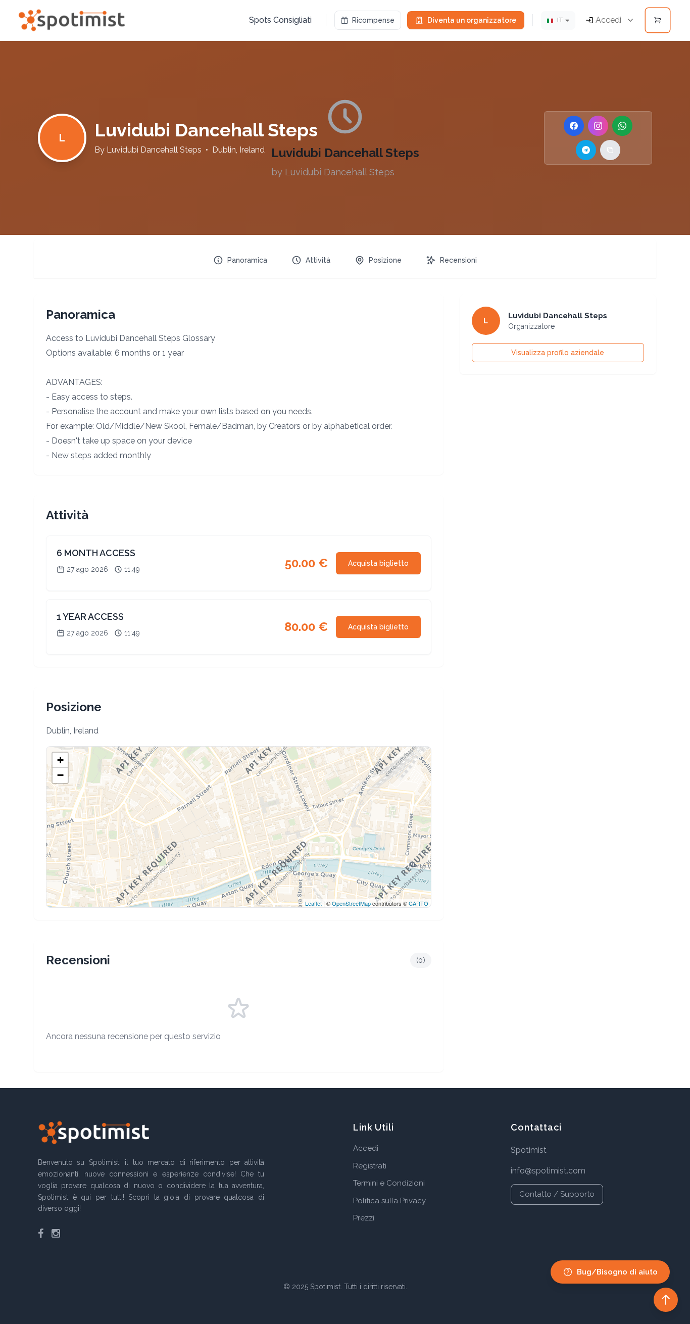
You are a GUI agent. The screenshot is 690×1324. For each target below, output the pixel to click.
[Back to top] (666, 1300)
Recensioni (458, 260)
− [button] (60, 775)
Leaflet (313, 903)
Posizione (385, 260)
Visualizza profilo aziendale (557, 353)
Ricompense (373, 20)
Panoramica (247, 260)
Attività (318, 260)
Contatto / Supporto (557, 1194)
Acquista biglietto (378, 563)
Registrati (369, 1165)
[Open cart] (658, 20)
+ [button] (60, 760)
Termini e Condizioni (389, 1183)
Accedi (365, 1148)
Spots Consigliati (280, 20)
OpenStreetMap (351, 903)
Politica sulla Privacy (389, 1200)
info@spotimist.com (548, 1170)
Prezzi (363, 1217)
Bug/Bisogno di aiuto (617, 1272)
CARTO (418, 903)
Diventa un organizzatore (471, 20)
